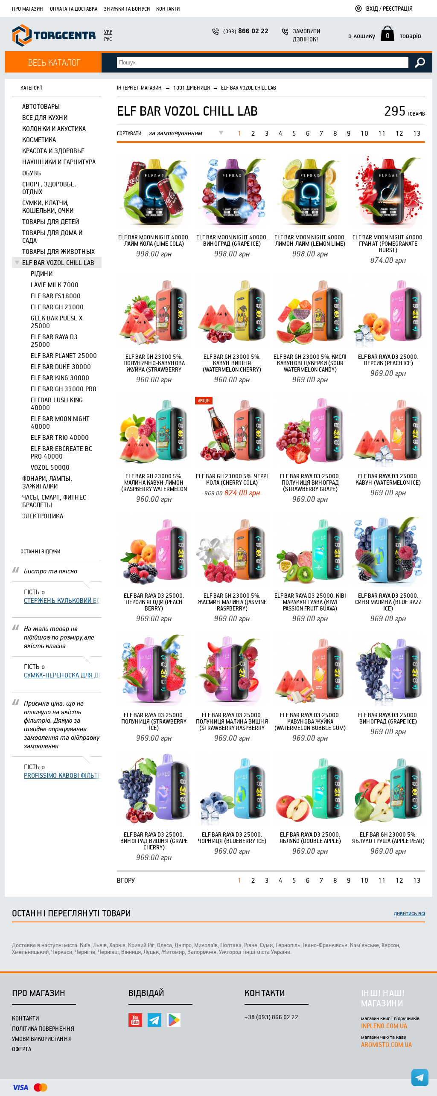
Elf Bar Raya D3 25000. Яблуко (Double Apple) (310, 837)
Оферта (21, 1049)
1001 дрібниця (191, 87)
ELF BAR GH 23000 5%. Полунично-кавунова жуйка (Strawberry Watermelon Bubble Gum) (154, 362)
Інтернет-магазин (139, 87)
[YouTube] (135, 1020)
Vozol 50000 (50, 467)
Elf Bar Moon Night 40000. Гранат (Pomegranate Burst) (388, 243)
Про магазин (28, 8)
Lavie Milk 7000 (55, 284)
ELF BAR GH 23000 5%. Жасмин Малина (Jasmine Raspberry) (232, 601)
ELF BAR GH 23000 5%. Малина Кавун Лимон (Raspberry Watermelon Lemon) (154, 482)
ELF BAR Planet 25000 (64, 355)
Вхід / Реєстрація (389, 8)
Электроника (42, 516)
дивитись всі (409, 913)
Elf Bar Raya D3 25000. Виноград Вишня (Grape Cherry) (154, 840)
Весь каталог (54, 62)
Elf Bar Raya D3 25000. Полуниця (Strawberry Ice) (153, 721)
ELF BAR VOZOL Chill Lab (58, 262)
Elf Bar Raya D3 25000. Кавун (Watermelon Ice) (388, 479)
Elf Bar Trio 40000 (60, 437)
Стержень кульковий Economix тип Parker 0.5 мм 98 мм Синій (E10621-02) (63, 600)
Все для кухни (44, 117)
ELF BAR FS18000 (56, 295)
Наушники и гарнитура (59, 161)
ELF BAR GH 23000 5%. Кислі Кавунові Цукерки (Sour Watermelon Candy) (310, 362)
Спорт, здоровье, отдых (49, 188)
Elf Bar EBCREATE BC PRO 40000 (61, 452)
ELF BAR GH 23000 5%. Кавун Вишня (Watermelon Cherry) (232, 362)
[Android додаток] (174, 1020)
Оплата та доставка (73, 8)
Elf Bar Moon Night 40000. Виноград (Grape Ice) (232, 240)
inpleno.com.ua (384, 1025)
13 (417, 133)
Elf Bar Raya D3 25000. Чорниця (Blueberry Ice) (232, 837)
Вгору (126, 880)
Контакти (168, 8)
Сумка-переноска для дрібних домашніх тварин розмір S (63, 675)
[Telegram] (154, 1020)
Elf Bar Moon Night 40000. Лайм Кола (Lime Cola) (153, 240)
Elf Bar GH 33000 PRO (63, 388)
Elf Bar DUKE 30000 (61, 366)
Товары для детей (50, 221)
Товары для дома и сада (52, 236)
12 (399, 133)
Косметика (39, 139)
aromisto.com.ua (386, 1044)
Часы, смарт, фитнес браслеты (54, 501)
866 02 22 (245, 31)
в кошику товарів (384, 35)
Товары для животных (58, 251)
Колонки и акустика (54, 128)
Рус (108, 38)
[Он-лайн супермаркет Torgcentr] (54, 36)
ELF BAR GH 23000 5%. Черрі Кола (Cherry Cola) (232, 479)
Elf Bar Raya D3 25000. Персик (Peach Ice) (388, 359)
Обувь (31, 173)
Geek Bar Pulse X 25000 (56, 322)
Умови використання (42, 1039)
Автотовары (41, 106)
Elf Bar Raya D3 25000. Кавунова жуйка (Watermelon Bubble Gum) (310, 721)
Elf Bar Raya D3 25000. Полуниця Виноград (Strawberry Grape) (310, 482)
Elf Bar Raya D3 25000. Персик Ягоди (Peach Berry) (154, 601)
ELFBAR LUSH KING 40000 (57, 403)
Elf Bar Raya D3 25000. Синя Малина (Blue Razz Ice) (388, 601)
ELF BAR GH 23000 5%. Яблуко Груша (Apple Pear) (388, 837)
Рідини (41, 273)
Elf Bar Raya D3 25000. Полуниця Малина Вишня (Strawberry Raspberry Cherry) (232, 721)
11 (382, 133)
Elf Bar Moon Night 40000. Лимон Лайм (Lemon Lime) (310, 240)
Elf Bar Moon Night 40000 (60, 422)
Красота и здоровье (53, 150)
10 (364, 133)
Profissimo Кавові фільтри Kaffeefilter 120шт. (63, 775)
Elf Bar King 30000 (60, 377)
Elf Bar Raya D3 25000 (54, 340)
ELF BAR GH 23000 (57, 306)
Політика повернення (43, 1028)
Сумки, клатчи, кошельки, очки (47, 206)
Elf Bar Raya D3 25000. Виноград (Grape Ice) (388, 718)
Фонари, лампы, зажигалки (47, 482)
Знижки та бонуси (127, 8)
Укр (108, 31)
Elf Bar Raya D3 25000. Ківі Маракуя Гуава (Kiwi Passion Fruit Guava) (310, 601)
